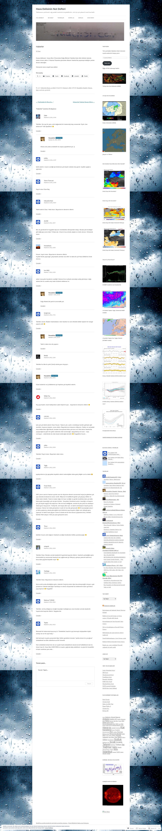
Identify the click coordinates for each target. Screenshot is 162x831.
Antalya (111, 719)
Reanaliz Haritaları (107, 679)
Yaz (122, 744)
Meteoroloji (106, 734)
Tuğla (45, 465)
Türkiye (118, 745)
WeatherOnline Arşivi (108, 684)
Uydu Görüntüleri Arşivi (109, 670)
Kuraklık (117, 730)
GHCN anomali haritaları (109, 686)
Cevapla (38, 131)
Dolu (119, 724)
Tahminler (61, 18)
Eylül (107, 725)
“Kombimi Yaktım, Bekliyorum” (112, 479)
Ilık (109, 728)
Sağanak (105, 737)
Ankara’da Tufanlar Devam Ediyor (84, 102)
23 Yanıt (38, 51)
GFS (110, 725)
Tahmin (106, 744)
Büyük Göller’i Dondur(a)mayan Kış (113, 517)
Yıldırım (111, 749)
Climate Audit (106, 702)
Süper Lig (71, 18)
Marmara (120, 732)
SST (108, 742)
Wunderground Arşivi (108, 675)
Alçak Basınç (115, 717)
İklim (116, 749)
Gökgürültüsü (116, 725)
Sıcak (113, 742)
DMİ (117, 724)
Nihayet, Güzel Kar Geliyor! (111, 493)
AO (116, 719)
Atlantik (119, 719)
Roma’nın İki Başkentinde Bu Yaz (113, 487)
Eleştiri (104, 725)
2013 (104, 717)
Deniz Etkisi (110, 722)
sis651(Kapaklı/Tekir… (114, 454)
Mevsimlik (113, 734)
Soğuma (105, 742)
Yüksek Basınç (106, 749)
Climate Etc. (106, 708)
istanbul (113, 728)
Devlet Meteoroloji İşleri (109, 724)
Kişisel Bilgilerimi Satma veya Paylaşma (78, 823)
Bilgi (115, 721)
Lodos (115, 732)
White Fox (47, 396)
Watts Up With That (108, 704)
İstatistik (114, 752)
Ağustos (123, 719)
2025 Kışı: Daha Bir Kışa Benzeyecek (114, 496)
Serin (119, 737)
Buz (117, 721)
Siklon (105, 740)
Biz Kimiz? (50, 18)
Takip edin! (106, 46)
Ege (122, 724)
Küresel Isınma (106, 732)
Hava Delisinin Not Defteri (51, 9)
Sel (116, 737)
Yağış (114, 747)
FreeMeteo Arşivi (107, 677)
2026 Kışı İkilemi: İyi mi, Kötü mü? (113, 514)
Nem (104, 735)
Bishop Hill (105, 711)
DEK (123, 721)
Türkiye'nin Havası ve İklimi (48, 88)
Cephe (119, 721)
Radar (110, 735)
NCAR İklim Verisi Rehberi (110, 688)
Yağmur (107, 746)
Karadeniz (107, 730)
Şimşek (104, 753)
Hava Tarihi (90, 18)
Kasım (113, 730)
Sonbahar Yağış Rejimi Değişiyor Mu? (114, 485)
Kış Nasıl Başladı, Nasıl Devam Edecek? (115, 567)
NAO (123, 734)
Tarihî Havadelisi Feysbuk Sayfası (112, 437)
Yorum (89, 683)
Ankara (106, 719)
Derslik (80, 18)
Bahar (107, 721)
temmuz (113, 744)
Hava (105, 727)
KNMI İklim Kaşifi (107, 681)
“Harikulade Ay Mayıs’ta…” (44, 102)
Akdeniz (108, 717)
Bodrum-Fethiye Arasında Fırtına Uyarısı (114, 641)
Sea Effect (111, 737)
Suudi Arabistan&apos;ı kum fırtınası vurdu (114, 638)
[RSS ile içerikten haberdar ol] (103, 605)
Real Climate (106, 699)
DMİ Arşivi (105, 672)
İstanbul (107, 751)
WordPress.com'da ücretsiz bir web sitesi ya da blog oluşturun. (52, 823)
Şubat (108, 753)
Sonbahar (111, 740)
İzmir (118, 752)
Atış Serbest (40, 18)
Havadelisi (51, 138)
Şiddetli (121, 752)
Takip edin (107, 63)
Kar (122, 727)
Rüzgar (118, 735)
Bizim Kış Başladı (108, 502)
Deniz (105, 722)
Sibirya (123, 737)
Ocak (107, 735)
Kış (111, 732)
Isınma (118, 728)
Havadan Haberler (109, 605)
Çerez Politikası (49, 828)
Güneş (121, 725)
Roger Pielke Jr (107, 706)
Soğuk (118, 739)
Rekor (114, 735)
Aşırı (104, 721)
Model (119, 734)
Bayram (111, 721)
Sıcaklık (119, 742)
